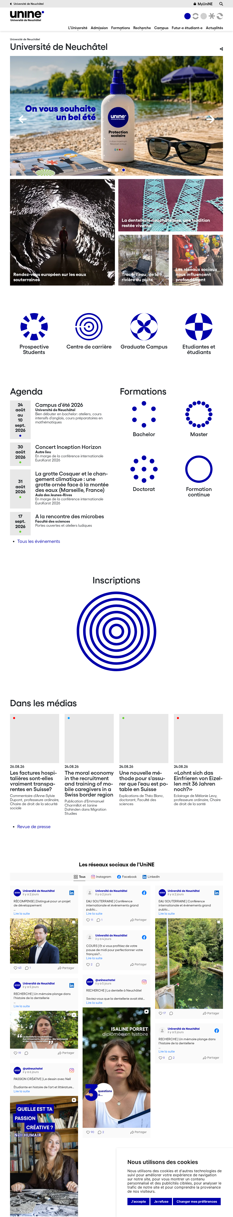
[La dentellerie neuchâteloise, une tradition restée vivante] (170, 205)
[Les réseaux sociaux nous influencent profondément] (197, 260)
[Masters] (199, 416)
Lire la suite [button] (22, 913)
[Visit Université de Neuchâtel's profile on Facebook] (90, 892)
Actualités (214, 28)
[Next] (210, 119)
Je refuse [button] (161, 1201)
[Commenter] (170, 1013)
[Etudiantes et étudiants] (199, 328)
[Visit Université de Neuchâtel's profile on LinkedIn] (17, 892)
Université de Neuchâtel (29, 3)
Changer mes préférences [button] (197, 1201)
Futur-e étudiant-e (187, 28)
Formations (120, 28)
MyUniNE (205, 4)
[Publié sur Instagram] (144, 982)
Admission (99, 28)
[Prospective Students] (34, 328)
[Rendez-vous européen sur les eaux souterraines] (62, 232)
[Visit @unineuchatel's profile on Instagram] (90, 982)
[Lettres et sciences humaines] (195, 16)
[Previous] (22, 119)
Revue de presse (34, 826)
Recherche (142, 28)
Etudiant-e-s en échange (115, 623)
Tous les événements (38, 541)
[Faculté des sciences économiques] (219, 16)
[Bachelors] (144, 416)
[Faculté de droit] (211, 16)
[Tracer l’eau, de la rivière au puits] (143, 260)
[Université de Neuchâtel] (27, 16)
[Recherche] (221, 4)
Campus (161, 28)
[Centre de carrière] (89, 328)
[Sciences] (203, 16)
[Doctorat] (144, 470)
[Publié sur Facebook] (144, 893)
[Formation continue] (199, 470)
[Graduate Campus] (144, 328)
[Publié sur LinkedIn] (71, 893)
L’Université (77, 28)
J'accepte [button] (138, 1201)
